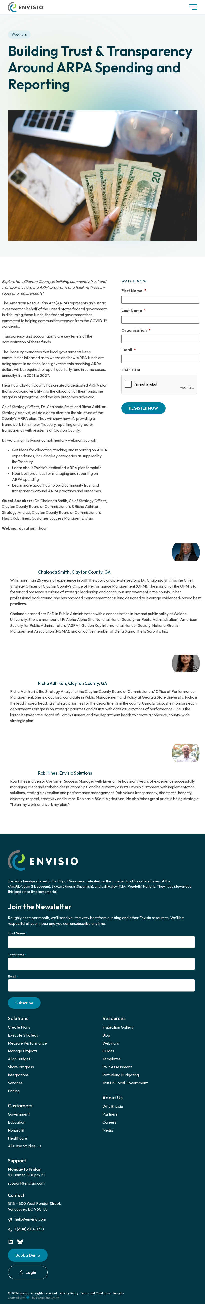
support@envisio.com (26, 1183)
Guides (108, 1050)
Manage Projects (23, 1050)
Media (107, 1130)
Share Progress (21, 1066)
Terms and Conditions (95, 1293)
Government (19, 1114)
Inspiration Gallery (118, 1027)
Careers (109, 1122)
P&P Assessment (117, 1066)
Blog (106, 1035)
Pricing (14, 1090)
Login (31, 1272)
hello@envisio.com (30, 1219)
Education (17, 1122)
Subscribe (24, 1002)
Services (15, 1082)
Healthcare (17, 1138)
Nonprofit (16, 1130)
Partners (110, 1114)
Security (118, 1293)
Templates (111, 1058)
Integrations (18, 1074)
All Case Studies (22, 1145)
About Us (112, 1097)
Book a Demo (28, 1255)
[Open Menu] (193, 7)
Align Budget (19, 1058)
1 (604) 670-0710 (29, 1228)
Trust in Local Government (125, 1082)
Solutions (18, 1018)
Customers (20, 1105)
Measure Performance (27, 1043)
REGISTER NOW (143, 408)
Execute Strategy (23, 1035)
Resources (114, 1018)
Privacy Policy (69, 1293)
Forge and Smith (48, 1298)
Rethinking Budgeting (120, 1074)
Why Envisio (112, 1106)
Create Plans (19, 1027)
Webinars (19, 34)
